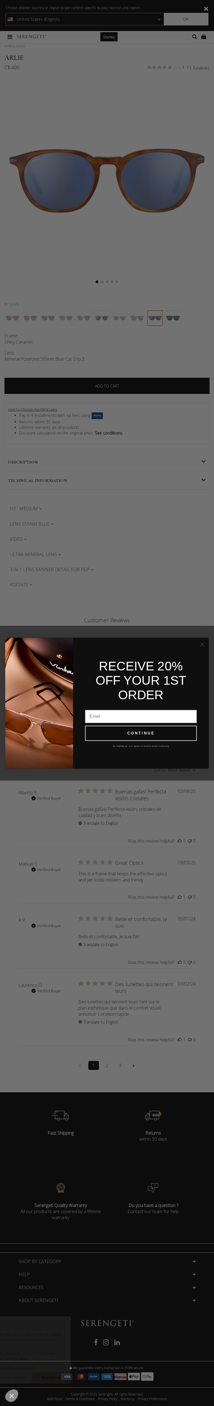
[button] (11, 1395)
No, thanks (25, 1378)
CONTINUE (141, 733)
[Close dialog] (202, 644)
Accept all (103, 1378)
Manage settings (64, 1378)
